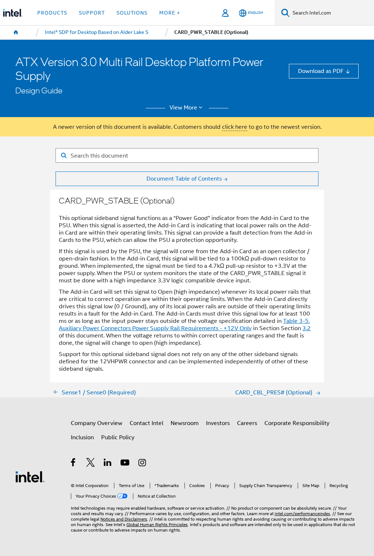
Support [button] (92, 12)
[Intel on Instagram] (142, 463)
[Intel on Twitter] (90, 463)
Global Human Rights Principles (157, 525)
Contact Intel (146, 423)
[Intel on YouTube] (125, 463)
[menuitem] (16, 32)
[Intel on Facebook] (73, 463)
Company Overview (96, 423)
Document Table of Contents (184, 178)
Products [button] (52, 12)
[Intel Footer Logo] (30, 476)
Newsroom (185, 423)
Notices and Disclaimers (123, 519)
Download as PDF (321, 71)
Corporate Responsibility (296, 423)
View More (183, 107)
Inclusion (82, 437)
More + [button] (169, 12)
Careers (247, 423)
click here (234, 127)
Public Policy (117, 437)
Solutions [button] (132, 12)
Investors (218, 423)
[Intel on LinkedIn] (108, 463)
